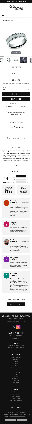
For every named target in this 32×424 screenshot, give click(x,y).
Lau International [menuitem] (16, 368)
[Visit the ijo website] (19, 407)
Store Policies (16, 396)
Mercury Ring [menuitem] (16, 372)
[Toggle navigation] (2, 14)
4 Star (13, 177)
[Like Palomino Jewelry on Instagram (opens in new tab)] (18, 327)
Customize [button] (16, 99)
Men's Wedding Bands (8, 20)
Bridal (16, 165)
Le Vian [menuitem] (16, 370)
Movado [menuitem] (16, 374)
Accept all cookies (22, 420)
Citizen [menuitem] (16, 363)
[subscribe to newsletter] (23, 321)
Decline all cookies (10, 420)
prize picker (13, 273)
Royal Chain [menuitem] (16, 380)
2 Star (13, 181)
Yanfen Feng (13, 222)
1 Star (13, 182)
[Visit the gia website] (13, 407)
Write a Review (16, 304)
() (27, 176)
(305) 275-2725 (16, 67)
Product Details (16, 122)
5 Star (13, 176)
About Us (16, 392)
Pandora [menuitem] (16, 376)
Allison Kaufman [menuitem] (16, 357)
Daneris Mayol (14, 201)
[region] (16, 40)
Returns (23, 106)
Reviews (16, 171)
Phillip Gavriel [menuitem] (16, 378)
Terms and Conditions (16, 400)
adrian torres (14, 257)
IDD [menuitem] (16, 365)
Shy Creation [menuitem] (16, 382)
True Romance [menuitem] (16, 385)
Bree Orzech (13, 240)
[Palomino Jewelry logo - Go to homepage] (16, 7)
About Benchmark (16, 127)
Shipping (9, 106)
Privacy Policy (16, 398)
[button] (8, 1)
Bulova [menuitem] (16, 361)
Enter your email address (16, 318)
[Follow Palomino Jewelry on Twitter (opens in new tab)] (14, 327)
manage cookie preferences (17, 416)
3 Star (13, 179)
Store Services (16, 394)
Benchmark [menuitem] (16, 359)
